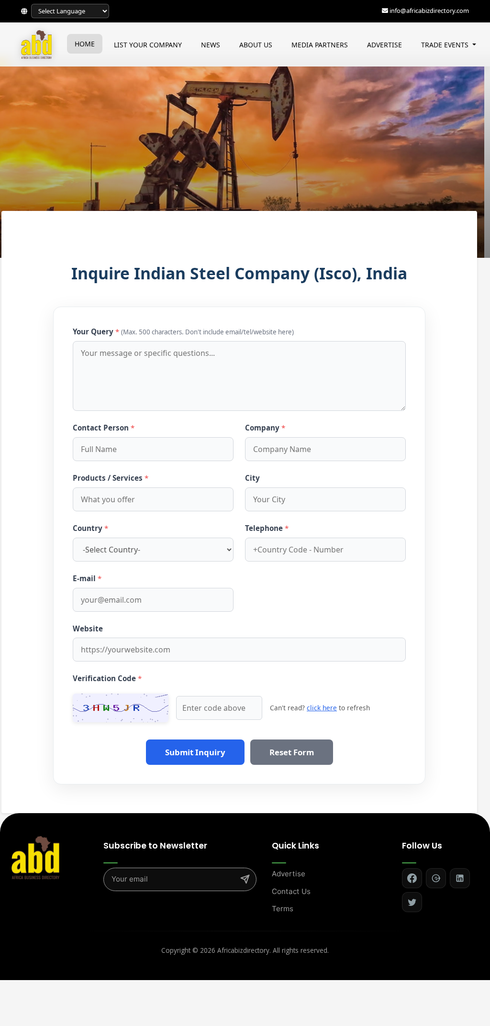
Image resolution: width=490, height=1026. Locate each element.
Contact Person (103, 427)
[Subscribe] (245, 879)
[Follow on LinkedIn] (460, 878)
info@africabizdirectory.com (429, 10)
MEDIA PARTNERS (319, 44)
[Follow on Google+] (436, 878)
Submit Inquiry (195, 752)
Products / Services (110, 478)
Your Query (183, 331)
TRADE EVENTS (445, 44)
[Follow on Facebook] (412, 878)
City (252, 478)
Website (88, 628)
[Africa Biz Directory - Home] (35, 857)
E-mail (87, 578)
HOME (85, 43)
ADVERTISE (384, 44)
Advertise (288, 873)
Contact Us (291, 891)
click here (322, 707)
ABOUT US (255, 44)
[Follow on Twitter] (412, 902)
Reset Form (291, 752)
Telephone (267, 528)
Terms (282, 908)
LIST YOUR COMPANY (148, 44)
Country (90, 528)
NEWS (210, 44)
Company (265, 427)
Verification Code (107, 678)
